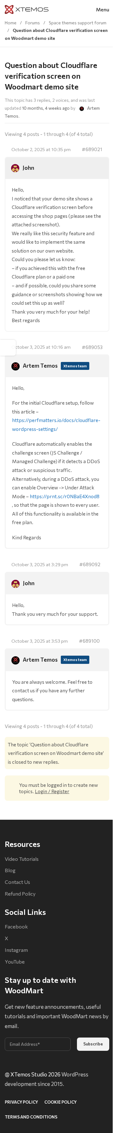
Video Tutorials (22, 859)
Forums (32, 22)
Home (10, 22)
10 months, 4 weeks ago (46, 108)
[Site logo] (26, 8)
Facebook (16, 926)
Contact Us (17, 882)
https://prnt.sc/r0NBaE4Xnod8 (64, 496)
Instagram (16, 950)
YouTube (15, 961)
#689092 (89, 564)
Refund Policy (20, 894)
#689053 (92, 347)
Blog (10, 870)
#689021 (92, 149)
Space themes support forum (77, 22)
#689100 (89, 641)
